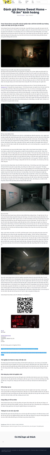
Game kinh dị (12, 426)
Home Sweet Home (6, 335)
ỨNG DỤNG (13, 2)
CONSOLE (13, 424)
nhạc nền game (33, 426)
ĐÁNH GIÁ (27, 2)
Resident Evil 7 (4, 87)
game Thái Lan (18, 426)
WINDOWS (21, 424)
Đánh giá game (6, 426)
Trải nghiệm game (40, 426)
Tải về (2, 330)
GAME (17, 424)
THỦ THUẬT (20, 2)
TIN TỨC (33, 2)
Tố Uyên (22, 15)
